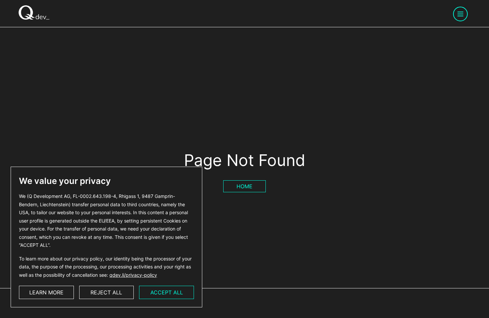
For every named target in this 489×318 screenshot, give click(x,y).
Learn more (46, 292)
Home (244, 186)
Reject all (106, 292)
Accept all (166, 292)
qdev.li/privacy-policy (133, 275)
